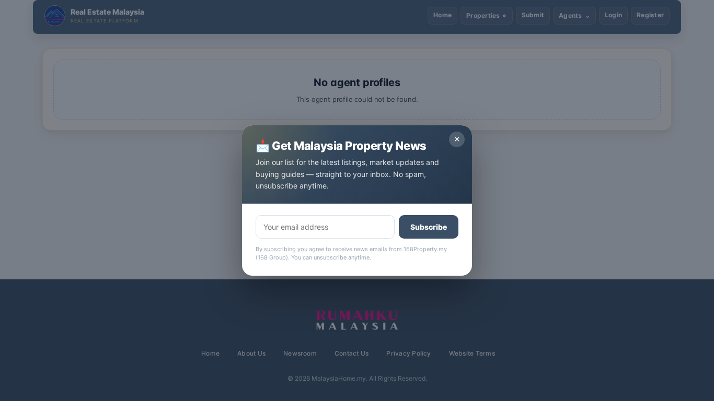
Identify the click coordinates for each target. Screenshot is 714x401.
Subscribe (428, 226)
